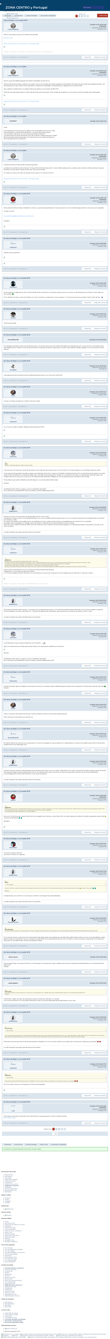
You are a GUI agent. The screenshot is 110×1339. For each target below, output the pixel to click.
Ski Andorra (8, 1255)
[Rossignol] (5, 1335)
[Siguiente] (85, 16)
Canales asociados (10, 1228)
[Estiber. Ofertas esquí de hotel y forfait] (13, 1337)
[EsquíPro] (8, 1215)
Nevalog (7, 1238)
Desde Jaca (8, 1274)
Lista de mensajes (31, 15)
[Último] (88, 16)
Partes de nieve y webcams (13, 1231)
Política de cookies (10, 1181)
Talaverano (13, 681)
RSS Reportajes (9, 1304)
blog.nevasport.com (11, 1190)
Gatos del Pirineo (10, 1283)
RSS (55, 1133)
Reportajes (8, 1226)
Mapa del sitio (9, 1175)
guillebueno (13, 511)
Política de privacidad (11, 1179)
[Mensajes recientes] (76, 7)
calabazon (13, 287)
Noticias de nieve (10, 1223)
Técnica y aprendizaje (11, 1254)
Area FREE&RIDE (10, 1262)
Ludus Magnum (13, 29)
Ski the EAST (8, 1279)
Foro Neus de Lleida (11, 1258)
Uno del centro (13, 922)
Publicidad (8, 1187)
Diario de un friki (9, 1293)
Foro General (8, 1248)
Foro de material (10, 1251)
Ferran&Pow (8, 1289)
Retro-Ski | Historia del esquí (13, 1280)
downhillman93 (13, 738)
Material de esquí (10, 1237)
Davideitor (13, 847)
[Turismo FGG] (69, 1335)
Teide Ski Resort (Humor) (12, 1296)
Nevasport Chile (9, 1240)
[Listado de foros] (77, 7)
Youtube (7, 1202)
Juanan (13, 318)
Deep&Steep (9, 1288)
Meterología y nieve (11, 1257)
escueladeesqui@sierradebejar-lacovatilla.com (19, 216)
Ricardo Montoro (10, 1291)
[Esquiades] (37, 1335)
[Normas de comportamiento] (78, 7)
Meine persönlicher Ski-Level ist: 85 (15, 43)
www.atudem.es (9, 1118)
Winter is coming (10, 1277)
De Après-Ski (8, 1271)
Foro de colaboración (11, 1249)
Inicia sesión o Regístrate (48, 15)
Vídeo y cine (8, 1232)
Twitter (7, 1199)
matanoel (13, 247)
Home (7, 1221)
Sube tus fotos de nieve (12, 1235)
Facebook (8, 1198)
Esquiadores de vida (11, 1294)
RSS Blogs (8, 1305)
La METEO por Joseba (11, 1314)
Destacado (7, 15)
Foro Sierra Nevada (10, 1260)
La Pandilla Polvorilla (11, 1317)
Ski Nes (7, 1272)
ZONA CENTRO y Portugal (26, 7)
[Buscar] (81, 7)
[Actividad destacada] (75, 7)
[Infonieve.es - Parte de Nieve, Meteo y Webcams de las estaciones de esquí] (82, 1334)
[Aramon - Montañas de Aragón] (15, 1335)
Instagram (8, 1201)
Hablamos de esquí (10, 1286)
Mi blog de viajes (33, 43)
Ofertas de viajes (10, 1234)
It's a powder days (10, 1282)
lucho (13, 396)
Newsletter (8, 1192)
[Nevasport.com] (5, 3)
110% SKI (7, 1276)
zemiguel (13, 370)
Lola (13, 1111)
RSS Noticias (8, 1302)
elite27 (13, 202)
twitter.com (8, 38)
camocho (13, 456)
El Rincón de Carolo (10, 1269)
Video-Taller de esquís (11, 1313)
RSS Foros (8, 1307)
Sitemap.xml (8, 1176)
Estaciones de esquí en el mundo (15, 1224)
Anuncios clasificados (11, 1188)
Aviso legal (8, 1178)
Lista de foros (19, 15)
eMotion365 (8, 1316)
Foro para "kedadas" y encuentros (15, 1252)
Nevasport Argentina (11, 1241)
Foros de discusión (10, 1229)
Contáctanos (8, 1182)
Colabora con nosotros (11, 1184)
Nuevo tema (103, 15)
